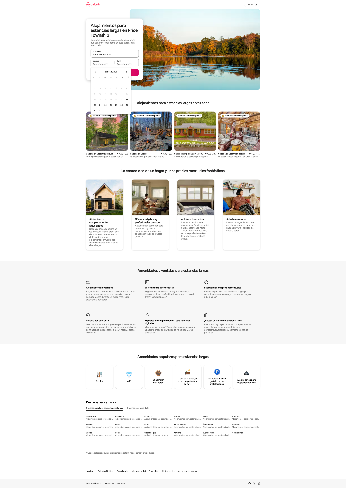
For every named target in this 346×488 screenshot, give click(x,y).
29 (127, 105)
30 (95, 110)
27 (116, 105)
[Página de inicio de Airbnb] (93, 4)
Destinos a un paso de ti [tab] (137, 408)
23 (95, 105)
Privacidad (109, 483)
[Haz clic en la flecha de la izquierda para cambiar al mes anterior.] (95, 72)
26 (111, 105)
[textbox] (102, 64)
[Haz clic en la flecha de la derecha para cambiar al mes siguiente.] (126, 72)
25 (105, 105)
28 (121, 105)
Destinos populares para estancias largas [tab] (104, 408)
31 (100, 110)
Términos (121, 483)
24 (100, 105)
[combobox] (114, 54)
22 (127, 99)
